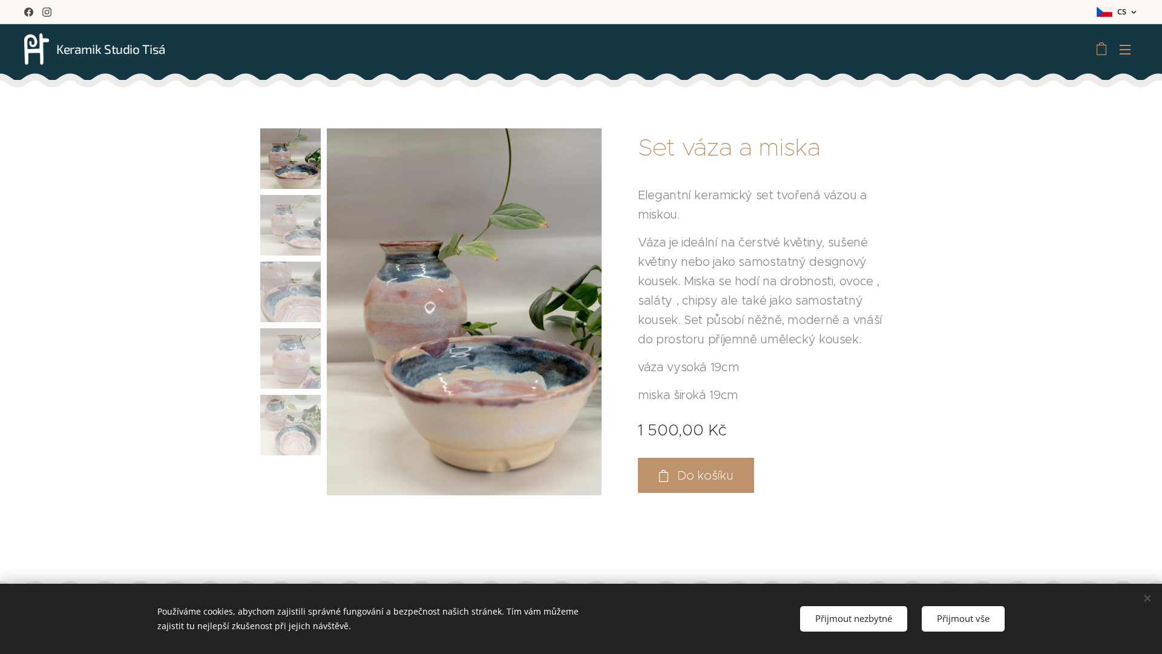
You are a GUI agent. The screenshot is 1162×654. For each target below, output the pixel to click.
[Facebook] (28, 12)
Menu (1129, 49)
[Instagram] (46, 12)
